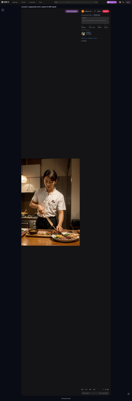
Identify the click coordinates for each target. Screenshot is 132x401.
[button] (96, 2)
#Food (95, 38)
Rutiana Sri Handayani (89, 11)
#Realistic (90, 38)
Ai (82, 20)
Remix (105, 11)
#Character (84, 38)
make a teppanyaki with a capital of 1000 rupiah (94, 20)
